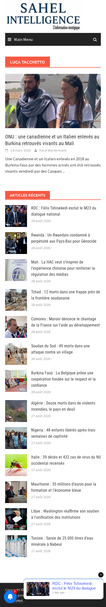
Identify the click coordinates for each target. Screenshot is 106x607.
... (64, 171)
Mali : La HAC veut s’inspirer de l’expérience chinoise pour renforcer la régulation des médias (63, 268)
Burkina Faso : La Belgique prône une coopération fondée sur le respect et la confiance (63, 379)
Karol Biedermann (53, 150)
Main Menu (23, 39)
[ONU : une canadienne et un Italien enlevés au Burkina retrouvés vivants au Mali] (53, 100)
